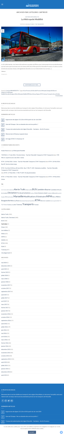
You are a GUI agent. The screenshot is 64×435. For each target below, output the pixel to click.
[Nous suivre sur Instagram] (5, 400)
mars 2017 (4, 304)
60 (10, 189)
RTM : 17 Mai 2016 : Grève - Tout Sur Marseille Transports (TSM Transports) (23, 176)
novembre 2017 (5, 285)
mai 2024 (4, 262)
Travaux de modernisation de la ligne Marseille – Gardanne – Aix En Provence (27, 129)
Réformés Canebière (45, 200)
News (31, 94)
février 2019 (4, 272)
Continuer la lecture (32, 84)
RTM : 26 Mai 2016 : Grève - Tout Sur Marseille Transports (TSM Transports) (23, 161)
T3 (4, 204)
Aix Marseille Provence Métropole (38, 90)
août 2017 (4, 294)
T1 (60, 200)
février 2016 (4, 343)
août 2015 (4, 362)
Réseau (34, 94)
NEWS (35, 16)
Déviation (12, 193)
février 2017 (4, 307)
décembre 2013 (5, 372)
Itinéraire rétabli (43, 193)
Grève (36, 193)
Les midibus (4, 230)
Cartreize (28, 16)
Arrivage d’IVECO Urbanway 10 (15, 139)
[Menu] (2, 4)
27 (3, 189)
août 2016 (4, 323)
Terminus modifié (11, 204)
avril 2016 (4, 336)
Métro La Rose (14, 201)
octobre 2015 (5, 356)
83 (13, 189)
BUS (52, 90)
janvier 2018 (4, 282)
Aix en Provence (27, 90)
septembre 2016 (6, 320)
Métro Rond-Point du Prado (26, 200)
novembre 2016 (5, 314)
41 (6, 189)
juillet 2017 (4, 298)
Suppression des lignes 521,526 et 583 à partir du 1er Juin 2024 (23, 119)
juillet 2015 (4, 365)
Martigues (12, 94)
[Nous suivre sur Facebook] (2, 400)
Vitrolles (58, 94)
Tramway (45, 94)
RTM (38, 16)
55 (9, 189)
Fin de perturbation (23, 193)
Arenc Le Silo (29, 189)
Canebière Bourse (43, 190)
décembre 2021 (5, 266)
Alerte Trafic (20, 189)
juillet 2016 (4, 327)
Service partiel (54, 200)
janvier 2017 (4, 311)
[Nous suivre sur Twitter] (8, 400)
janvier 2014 (4, 368)
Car (5, 92)
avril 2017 (4, 301)
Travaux (36, 204)
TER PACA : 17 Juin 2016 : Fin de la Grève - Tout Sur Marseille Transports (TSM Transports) (27, 155)
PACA (33, 200)
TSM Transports (39, 24)
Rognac (38, 94)
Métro (16, 94)
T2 (2, 204)
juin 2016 (3, 330)
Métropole (20, 94)
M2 (6, 197)
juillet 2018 (4, 275)
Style (2, 246)
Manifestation (10, 196)
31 (4, 189)
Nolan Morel (5, 150)
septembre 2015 (6, 359)
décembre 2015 (5, 349)
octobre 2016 (5, 317)
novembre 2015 (5, 352)
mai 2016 (4, 333)
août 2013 (4, 375)
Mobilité (25, 94)
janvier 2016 (4, 346)
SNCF (58, 200)
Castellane (53, 189)
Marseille (7, 94)
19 (1, 189)
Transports (49, 94)
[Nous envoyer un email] (11, 400)
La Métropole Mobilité (32, 19)
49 (7, 189)
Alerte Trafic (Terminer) (8, 217)
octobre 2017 (5, 288)
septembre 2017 (6, 291)
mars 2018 (4, 278)
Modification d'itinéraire (35, 196)
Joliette (49, 193)
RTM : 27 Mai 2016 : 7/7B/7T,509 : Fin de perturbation (20, 173)
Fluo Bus (32, 193)
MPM (32, 16)
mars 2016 (4, 339)
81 (11, 189)
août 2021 (4, 269)
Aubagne (49, 90)
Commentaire (59, 95)
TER (6, 204)
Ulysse (54, 94)
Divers (3, 227)
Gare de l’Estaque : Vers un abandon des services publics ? (22, 124)
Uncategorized (5, 253)
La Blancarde (54, 193)
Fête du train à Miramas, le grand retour (17, 134)
